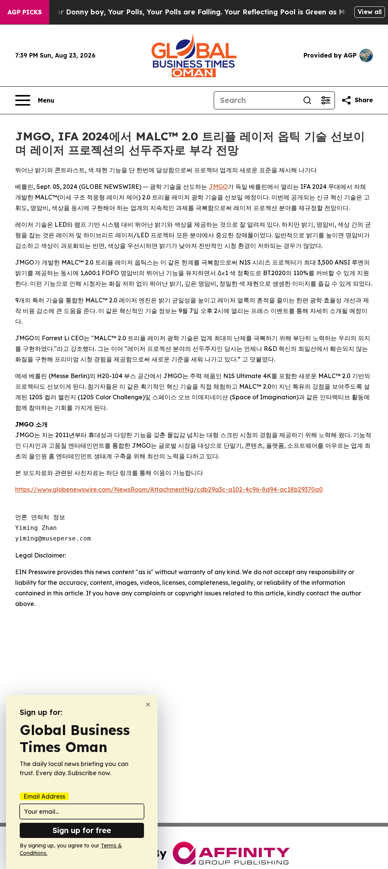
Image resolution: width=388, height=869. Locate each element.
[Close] (148, 704)
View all (370, 12)
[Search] (307, 100)
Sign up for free (82, 830)
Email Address (44, 796)
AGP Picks (25, 12)
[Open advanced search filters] (325, 100)
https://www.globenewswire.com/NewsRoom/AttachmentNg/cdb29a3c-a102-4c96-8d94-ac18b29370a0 (169, 489)
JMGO (218, 186)
